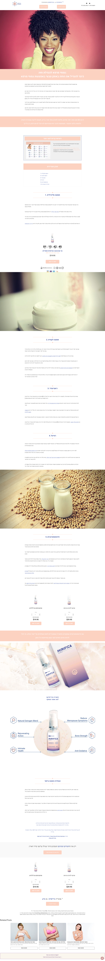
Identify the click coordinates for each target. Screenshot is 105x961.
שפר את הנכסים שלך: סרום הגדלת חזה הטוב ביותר (23, 942)
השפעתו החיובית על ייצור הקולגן (53, 457)
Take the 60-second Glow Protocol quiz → (52, 957)
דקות (55, 248)
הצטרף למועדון (61, 6)
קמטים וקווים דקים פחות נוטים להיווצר (61, 583)
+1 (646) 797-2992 (85, 5)
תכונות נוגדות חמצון (30, 583)
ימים (45, 248)
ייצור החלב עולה (45, 559)
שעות (50, 248)
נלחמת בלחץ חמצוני (74, 422)
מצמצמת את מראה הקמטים (66, 367)
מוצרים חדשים (43, 6)
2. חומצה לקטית (43, 175)
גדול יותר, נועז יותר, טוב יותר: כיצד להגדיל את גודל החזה (52, 942)
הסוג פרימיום (60, 810)
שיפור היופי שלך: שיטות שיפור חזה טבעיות (77, 942)
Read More (24, 948)
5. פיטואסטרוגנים (44, 182)
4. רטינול (42, 180)
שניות (60, 248)
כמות (36, 612)
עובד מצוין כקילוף (55, 211)
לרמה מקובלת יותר (51, 566)
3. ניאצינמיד (43, 177)
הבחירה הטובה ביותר (44, 184)
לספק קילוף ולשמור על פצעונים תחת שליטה (52, 356)
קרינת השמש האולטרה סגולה (31, 450)
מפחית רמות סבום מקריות (53, 403)
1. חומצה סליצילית (44, 173)
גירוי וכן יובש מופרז (29, 223)
